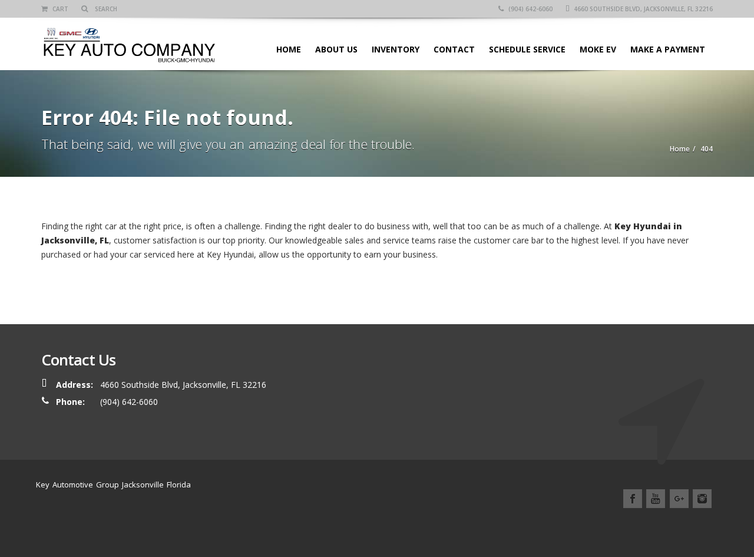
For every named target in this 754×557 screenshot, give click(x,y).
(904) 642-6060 (530, 9)
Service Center (548, 526)
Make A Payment (667, 49)
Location (639, 526)
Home (288, 49)
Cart (59, 9)
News (599, 526)
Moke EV (598, 49)
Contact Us (689, 526)
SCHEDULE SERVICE (527, 49)
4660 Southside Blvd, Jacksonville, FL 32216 (642, 9)
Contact (454, 49)
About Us (336, 49)
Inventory (395, 49)
